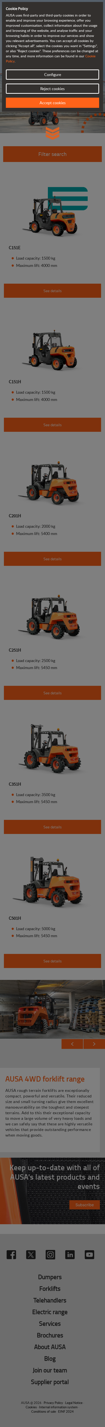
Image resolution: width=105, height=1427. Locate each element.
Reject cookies (52, 88)
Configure (52, 74)
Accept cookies (53, 102)
